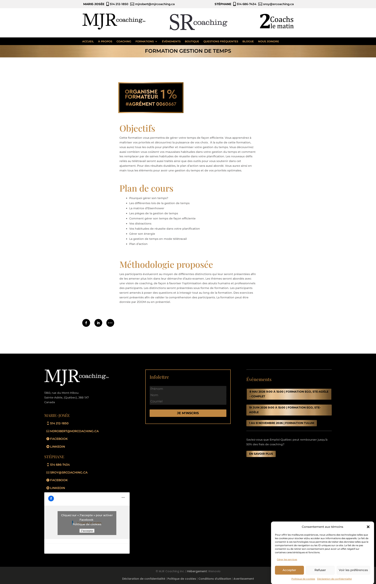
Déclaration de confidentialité (334, 578)
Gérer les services (287, 559)
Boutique (192, 41)
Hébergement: (197, 571)
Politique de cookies (303, 578)
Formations (145, 41)
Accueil (88, 41)
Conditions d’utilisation (214, 579)
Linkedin (57, 446)
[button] (368, 527)
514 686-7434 (60, 464)
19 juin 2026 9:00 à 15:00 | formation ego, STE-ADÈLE (285, 410)
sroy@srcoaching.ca (69, 472)
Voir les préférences (353, 570)
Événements (171, 41)
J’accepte (87, 530)
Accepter (289, 570)
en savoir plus (261, 453)
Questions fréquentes (220, 41)
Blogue (248, 41)
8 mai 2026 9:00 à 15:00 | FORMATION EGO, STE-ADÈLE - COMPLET (288, 394)
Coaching (124, 41)
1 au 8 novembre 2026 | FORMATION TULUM (281, 423)
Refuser (320, 570)
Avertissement (243, 579)
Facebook (59, 439)
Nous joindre (268, 41)
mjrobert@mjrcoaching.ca (74, 431)
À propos (105, 41)
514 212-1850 (59, 423)
